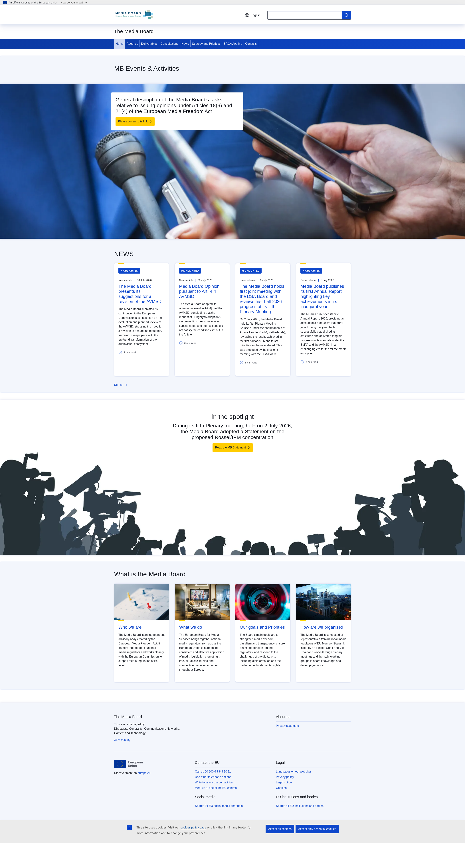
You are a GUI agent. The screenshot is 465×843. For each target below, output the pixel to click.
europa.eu (144, 773)
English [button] (255, 15)
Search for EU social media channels (219, 805)
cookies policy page (193, 827)
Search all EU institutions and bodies (300, 805)
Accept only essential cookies (317, 828)
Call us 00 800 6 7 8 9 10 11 (213, 771)
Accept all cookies (280, 828)
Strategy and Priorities (206, 43)
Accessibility (122, 740)
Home (120, 43)
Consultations (169, 43)
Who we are (129, 627)
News (185, 43)
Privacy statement (287, 725)
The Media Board (128, 717)
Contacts (251, 43)
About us (132, 43)
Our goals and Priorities (262, 627)
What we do (190, 627)
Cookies (281, 787)
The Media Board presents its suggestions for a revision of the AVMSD (139, 294)
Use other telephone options (213, 777)
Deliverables (149, 43)
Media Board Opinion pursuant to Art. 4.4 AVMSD (199, 291)
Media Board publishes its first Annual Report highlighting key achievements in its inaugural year (322, 296)
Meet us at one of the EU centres (216, 787)
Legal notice (284, 782)
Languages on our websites (294, 771)
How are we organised (321, 627)
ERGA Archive (233, 43)
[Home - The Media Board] (134, 14)
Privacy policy (285, 777)
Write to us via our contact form (214, 782)
